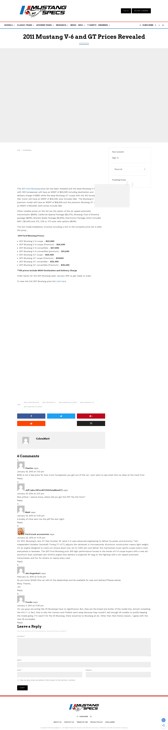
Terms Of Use (82, 722)
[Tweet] (61, 416)
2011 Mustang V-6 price (33, 406)
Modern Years (44, 25)
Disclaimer (110, 722)
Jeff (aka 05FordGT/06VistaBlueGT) (44, 490)
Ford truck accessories (37, 534)
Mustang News (84, 43)
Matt (27, 512)
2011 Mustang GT (49, 402)
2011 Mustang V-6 (87, 402)
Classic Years (24, 25)
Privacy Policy (96, 722)
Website (89, 670)
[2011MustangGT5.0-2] (34, 183)
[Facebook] (155, 25)
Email (19, 670)
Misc (80, 25)
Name (19, 660)
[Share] (31, 416)
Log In (126, 11)
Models (8, 25)
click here (61, 281)
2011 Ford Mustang (31, 188)
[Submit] (31, 423)
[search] (144, 169)
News (73, 25)
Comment (21, 636)
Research (61, 25)
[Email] (91, 423)
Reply (20, 478)
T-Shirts (91, 25)
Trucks (28, 602)
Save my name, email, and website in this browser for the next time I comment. (47, 680)
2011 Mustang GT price (68, 402)
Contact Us (69, 722)
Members (103, 25)
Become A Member (141, 11)
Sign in (115, 158)
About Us (57, 722)
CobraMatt (43, 438)
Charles (29, 468)
